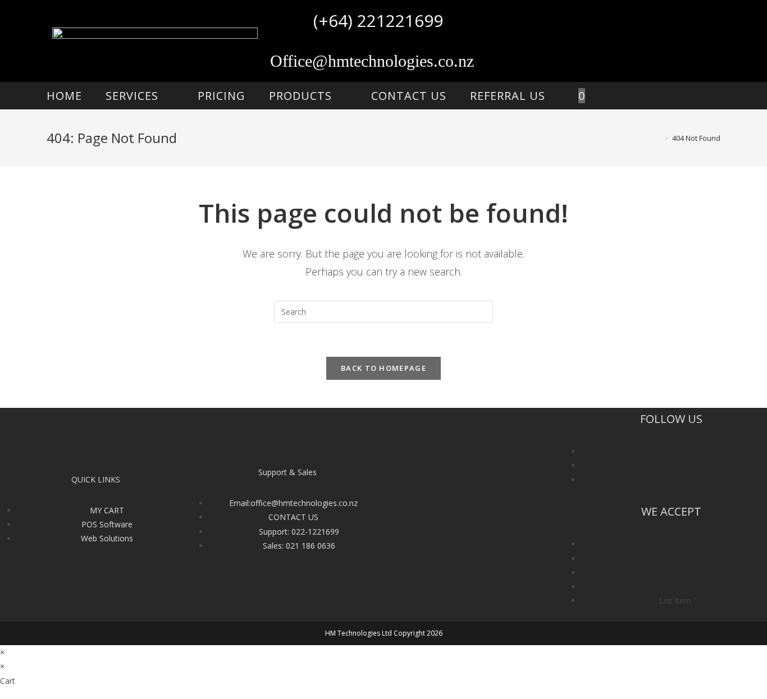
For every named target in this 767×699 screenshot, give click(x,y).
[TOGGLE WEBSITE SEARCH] (618, 95)
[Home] (658, 138)
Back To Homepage (383, 368)
